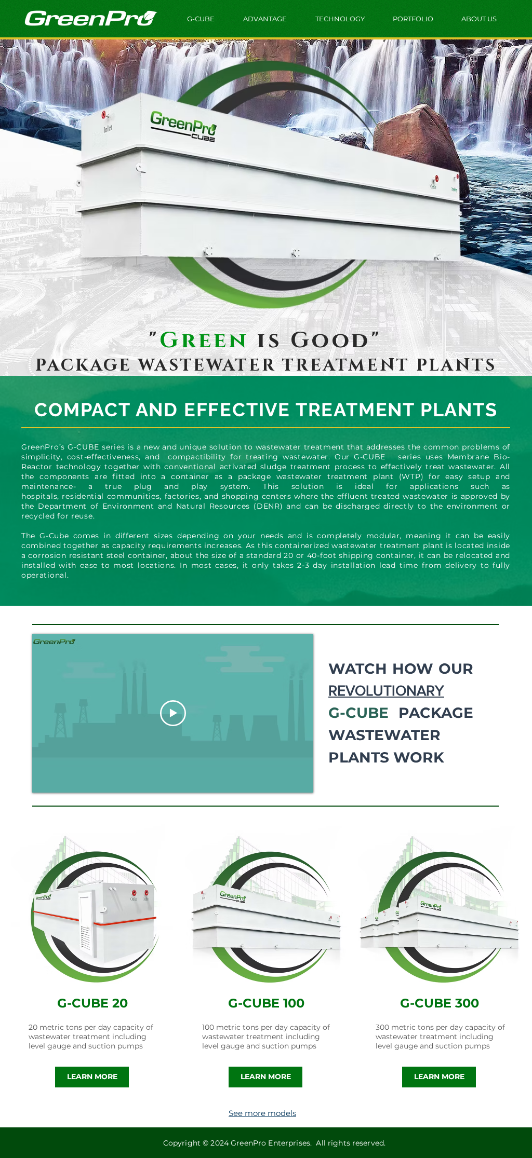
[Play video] (173, 713)
